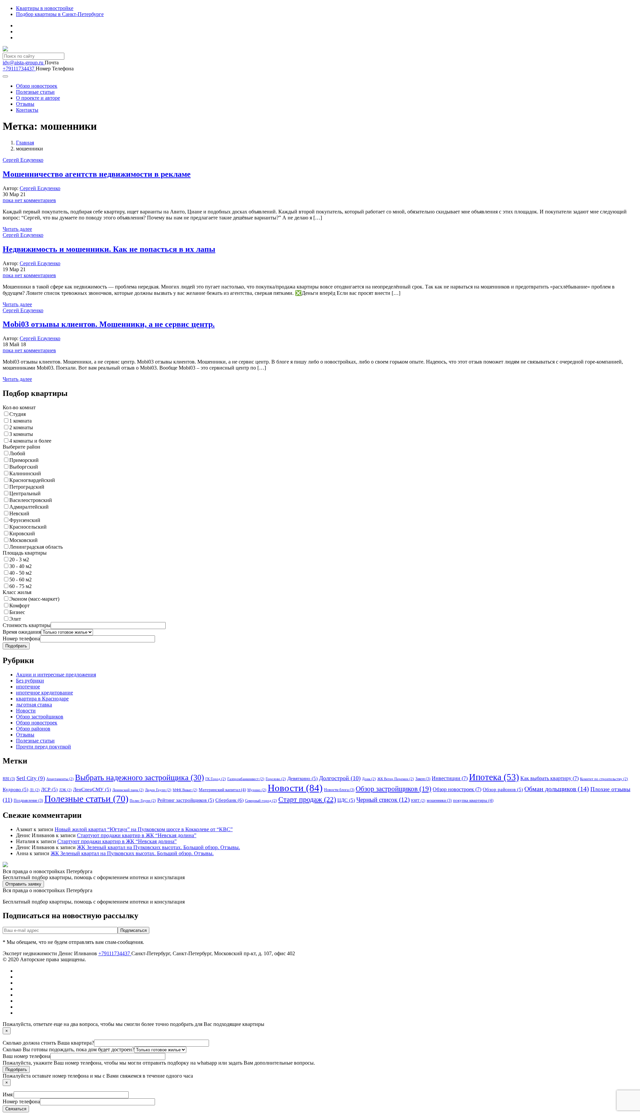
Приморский (24, 460)
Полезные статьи (35, 92)
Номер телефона (21, 638)
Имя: (8, 1094)
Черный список (383, 799)
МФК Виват (185, 790)
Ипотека (494, 777)
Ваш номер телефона (26, 1056)
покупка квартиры (473, 800)
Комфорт (19, 605)
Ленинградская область (36, 547)
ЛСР (49, 789)
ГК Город (215, 779)
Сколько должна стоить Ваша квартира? (48, 1043)
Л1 (35, 790)
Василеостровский (30, 500)
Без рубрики (30, 680)
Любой (17, 453)
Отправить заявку (23, 884)
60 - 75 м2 (20, 586)
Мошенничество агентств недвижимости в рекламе (97, 174)
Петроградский (26, 487)
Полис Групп (143, 800)
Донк (369, 779)
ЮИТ (418, 800)
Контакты (27, 110)
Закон (422, 778)
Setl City (30, 778)
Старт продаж (307, 799)
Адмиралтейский (29, 507)
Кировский (22, 533)
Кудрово (15, 789)
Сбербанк (229, 800)
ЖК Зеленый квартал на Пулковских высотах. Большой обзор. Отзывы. (158, 847)
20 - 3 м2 (19, 559)
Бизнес (17, 612)
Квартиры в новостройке (44, 8)
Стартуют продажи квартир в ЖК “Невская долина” (136, 835)
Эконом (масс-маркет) (34, 599)
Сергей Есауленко (40, 188)
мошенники (439, 800)
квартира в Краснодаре (42, 698)
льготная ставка (34, 704)
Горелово (276, 779)
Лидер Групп (158, 790)
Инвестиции (450, 778)
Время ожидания (22, 632)
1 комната (20, 421)
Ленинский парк (128, 790)
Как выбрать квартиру (549, 778)
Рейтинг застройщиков (185, 800)
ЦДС (346, 800)
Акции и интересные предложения (56, 674)
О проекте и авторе (38, 98)
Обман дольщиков (556, 788)
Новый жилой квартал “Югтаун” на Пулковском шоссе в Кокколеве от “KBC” (144, 829)
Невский (19, 513)
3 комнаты (21, 434)
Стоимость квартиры (27, 625)
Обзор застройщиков (39, 716)
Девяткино (302, 778)
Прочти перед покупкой (43, 746)
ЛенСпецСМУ (92, 789)
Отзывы (25, 104)
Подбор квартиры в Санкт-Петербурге (60, 14)
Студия (17, 414)
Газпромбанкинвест (245, 779)
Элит (15, 619)
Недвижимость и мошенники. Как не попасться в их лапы (109, 249)
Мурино (256, 790)
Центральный (25, 493)
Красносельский (28, 527)
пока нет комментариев (29, 200)
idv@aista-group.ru (24, 62)
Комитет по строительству (604, 779)
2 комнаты (21, 427)
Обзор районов (33, 728)
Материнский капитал (222, 789)
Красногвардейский (32, 480)
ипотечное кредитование (44, 692)
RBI (9, 778)
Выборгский (23, 467)
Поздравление (28, 800)
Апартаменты (60, 779)
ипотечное (28, 686)
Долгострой (340, 778)
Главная (25, 142)
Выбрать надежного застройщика (139, 777)
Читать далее (17, 229)
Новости (26, 710)
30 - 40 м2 (20, 566)
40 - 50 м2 (20, 573)
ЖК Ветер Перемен (395, 779)
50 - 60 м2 (20, 579)
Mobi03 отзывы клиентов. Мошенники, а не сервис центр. (109, 324)
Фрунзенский (24, 520)
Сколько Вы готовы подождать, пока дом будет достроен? (68, 1049)
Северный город (261, 800)
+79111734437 (19, 68)
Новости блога (339, 789)
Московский (23, 540)
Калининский (25, 473)
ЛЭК (65, 790)
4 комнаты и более (30, 441)
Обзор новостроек (36, 86)
